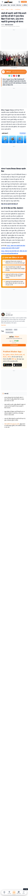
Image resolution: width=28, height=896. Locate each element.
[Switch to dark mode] (19, 2)
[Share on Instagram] (16, 76)
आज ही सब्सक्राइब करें (14, 345)
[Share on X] (19, 76)
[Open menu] (2, 2)
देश (4, 355)
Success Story (9, 332)
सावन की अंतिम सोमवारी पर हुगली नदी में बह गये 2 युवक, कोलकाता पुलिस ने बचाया (15, 419)
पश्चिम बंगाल (18, 5)
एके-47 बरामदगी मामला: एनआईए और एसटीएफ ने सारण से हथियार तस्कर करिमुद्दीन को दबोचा (15, 268)
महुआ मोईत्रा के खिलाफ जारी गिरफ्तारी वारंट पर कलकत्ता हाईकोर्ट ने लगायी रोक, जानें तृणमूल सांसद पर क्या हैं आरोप (14, 413)
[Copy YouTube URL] (14, 76)
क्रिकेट (5, 357)
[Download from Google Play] (7, 364)
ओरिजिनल (25, 5)
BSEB (15, 329)
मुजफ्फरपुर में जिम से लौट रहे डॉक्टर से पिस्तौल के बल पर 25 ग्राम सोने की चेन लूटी (15, 262)
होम (1, 5)
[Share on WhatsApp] (9, 76)
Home (2, 9)
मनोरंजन (12, 355)
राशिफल (9, 357)
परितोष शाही (10, 315)
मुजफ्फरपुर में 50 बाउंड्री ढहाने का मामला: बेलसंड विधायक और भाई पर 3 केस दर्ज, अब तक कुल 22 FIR (15, 283)
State (7, 9)
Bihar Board (9, 329)
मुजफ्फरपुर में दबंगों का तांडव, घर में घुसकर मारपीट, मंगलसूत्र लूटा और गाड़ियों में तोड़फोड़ (14, 275)
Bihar (12, 9)
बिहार (9, 5)
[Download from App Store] (17, 364)
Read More (3, 325)
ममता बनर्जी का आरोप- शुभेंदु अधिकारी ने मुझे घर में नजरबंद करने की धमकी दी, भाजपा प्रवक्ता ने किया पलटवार (14, 406)
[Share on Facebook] (12, 76)
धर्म (23, 355)
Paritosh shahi (9, 24)
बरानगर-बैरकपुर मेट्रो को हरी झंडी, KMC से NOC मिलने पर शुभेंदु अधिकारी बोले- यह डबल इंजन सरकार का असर (14, 399)
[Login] (14, 892)
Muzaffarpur (18, 9)
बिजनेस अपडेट (18, 355)
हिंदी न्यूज (14, 359)
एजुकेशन (7, 355)
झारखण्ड (5, 5)
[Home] (8, 2)
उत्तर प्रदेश (13, 5)
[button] (14, 58)
